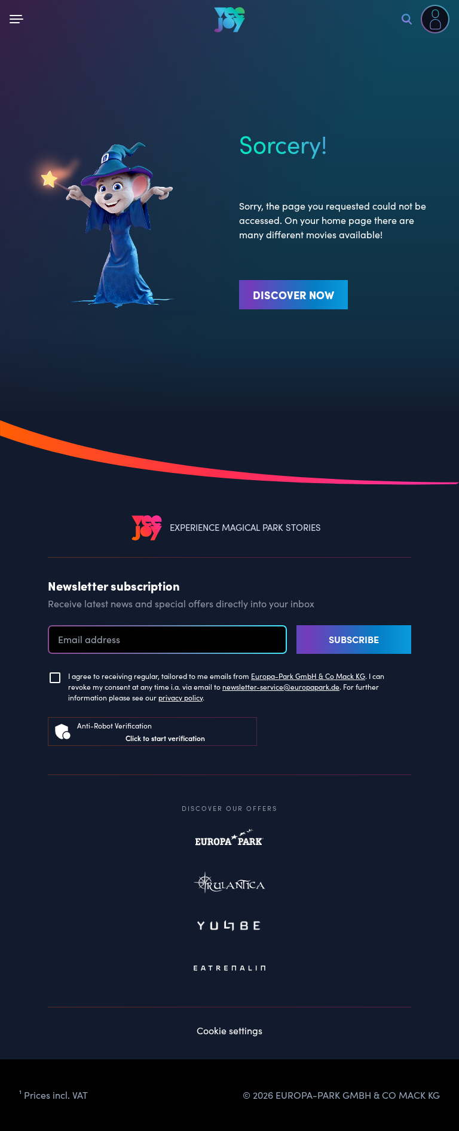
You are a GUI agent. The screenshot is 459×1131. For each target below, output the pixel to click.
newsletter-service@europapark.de (280, 686)
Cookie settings (229, 1030)
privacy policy (180, 697)
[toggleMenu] (18, 19)
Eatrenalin (229, 969)
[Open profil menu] (435, 19)
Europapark (229, 843)
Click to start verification (165, 738)
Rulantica (229, 885)
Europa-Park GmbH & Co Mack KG (308, 676)
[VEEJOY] (229, 19)
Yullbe (229, 927)
